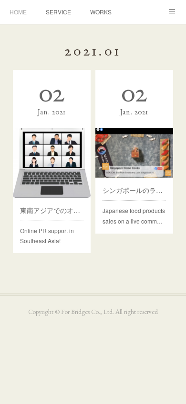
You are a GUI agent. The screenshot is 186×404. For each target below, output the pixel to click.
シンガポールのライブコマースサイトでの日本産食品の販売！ (134, 190)
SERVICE (58, 12)
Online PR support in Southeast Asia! (47, 235)
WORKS (101, 12)
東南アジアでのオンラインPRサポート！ (51, 210)
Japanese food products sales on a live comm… (134, 215)
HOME (18, 12)
